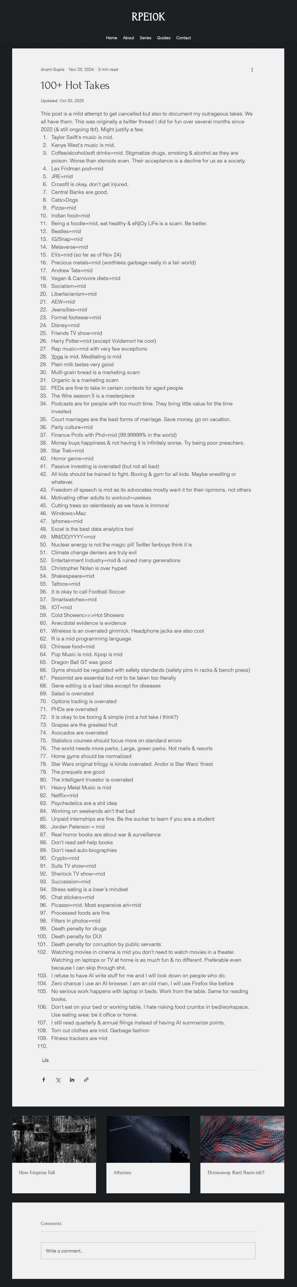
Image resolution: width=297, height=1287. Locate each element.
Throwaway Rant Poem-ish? (235, 1172)
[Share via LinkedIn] (72, 1079)
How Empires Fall (37, 1172)
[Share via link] (86, 1079)
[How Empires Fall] (54, 1139)
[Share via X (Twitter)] (58, 1079)
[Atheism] (148, 1139)
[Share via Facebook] (43, 1079)
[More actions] (252, 69)
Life (45, 1059)
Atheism (122, 1172)
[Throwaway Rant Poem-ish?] (242, 1139)
